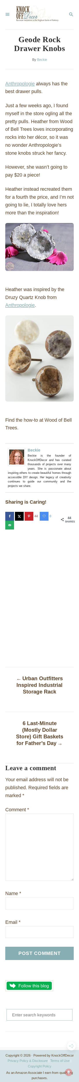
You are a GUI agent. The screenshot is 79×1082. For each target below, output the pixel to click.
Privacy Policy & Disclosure (28, 1061)
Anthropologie (20, 83)
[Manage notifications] (68, 1072)
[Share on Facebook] (10, 516)
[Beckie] (18, 457)
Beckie (42, 59)
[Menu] (7, 15)
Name (13, 893)
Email (13, 922)
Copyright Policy (39, 1066)
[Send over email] (10, 525)
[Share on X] (20, 516)
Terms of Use (60, 1061)
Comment (17, 809)
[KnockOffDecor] (39, 15)
